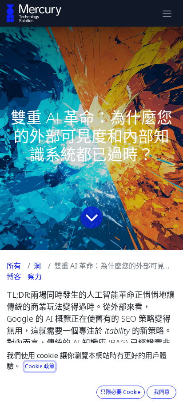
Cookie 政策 (40, 366)
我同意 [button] (162, 392)
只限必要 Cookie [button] (120, 392)
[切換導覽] (167, 13)
